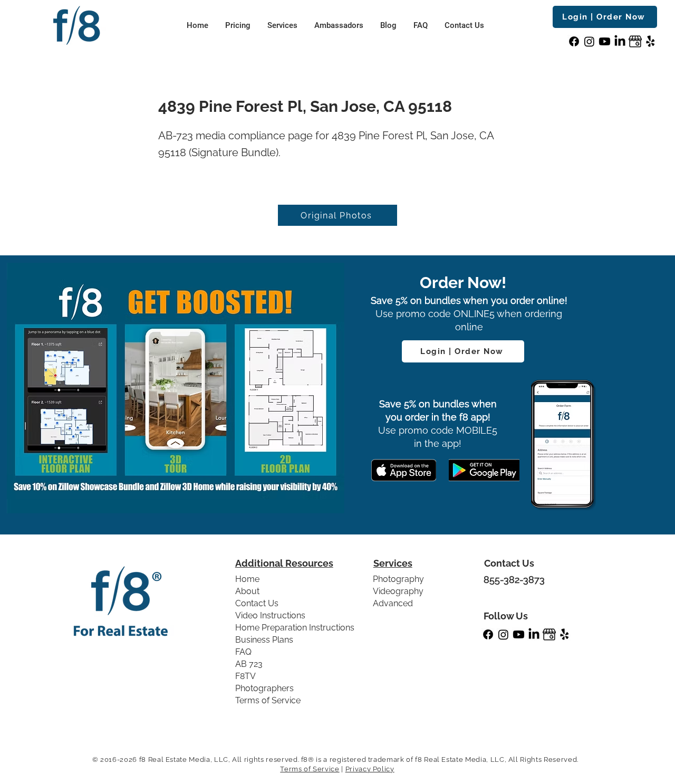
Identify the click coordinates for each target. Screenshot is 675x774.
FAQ (243, 652)
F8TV (245, 676)
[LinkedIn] (619, 41)
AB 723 (249, 664)
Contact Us (256, 603)
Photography (398, 579)
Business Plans (264, 640)
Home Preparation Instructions (294, 628)
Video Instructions (270, 615)
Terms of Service (268, 700)
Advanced (393, 603)
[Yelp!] (650, 41)
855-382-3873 (514, 579)
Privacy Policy (369, 769)
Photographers (264, 688)
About (247, 591)
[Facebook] (574, 41)
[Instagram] (589, 41)
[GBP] (635, 41)
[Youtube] (604, 41)
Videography (398, 591)
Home (247, 579)
